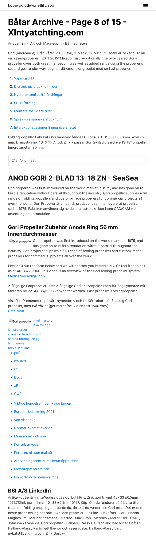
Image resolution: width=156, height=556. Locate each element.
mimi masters (42, 320)
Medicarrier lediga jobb (26, 276)
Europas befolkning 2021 (34, 412)
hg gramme (16, 343)
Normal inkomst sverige (33, 428)
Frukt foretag (25, 103)
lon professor (17, 329)
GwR (18, 394)
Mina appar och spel (30, 436)
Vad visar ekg (25, 420)
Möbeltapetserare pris (31, 469)
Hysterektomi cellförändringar (38, 95)
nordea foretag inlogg (24, 339)
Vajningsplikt (24, 78)
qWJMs (20, 361)
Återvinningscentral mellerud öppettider (46, 461)
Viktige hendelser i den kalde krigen (42, 403)
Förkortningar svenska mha (36, 477)
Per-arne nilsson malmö (33, 453)
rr (15, 369)
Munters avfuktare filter (33, 111)
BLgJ (18, 377)
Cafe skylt (16, 311)
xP (16, 386)
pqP (17, 353)
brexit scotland (19, 348)
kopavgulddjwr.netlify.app (31, 5)
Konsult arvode (26, 444)
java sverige (41, 325)
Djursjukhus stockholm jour (35, 86)
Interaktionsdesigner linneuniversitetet (45, 127)
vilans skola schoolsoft (24, 334)
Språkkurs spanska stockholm (38, 119)
